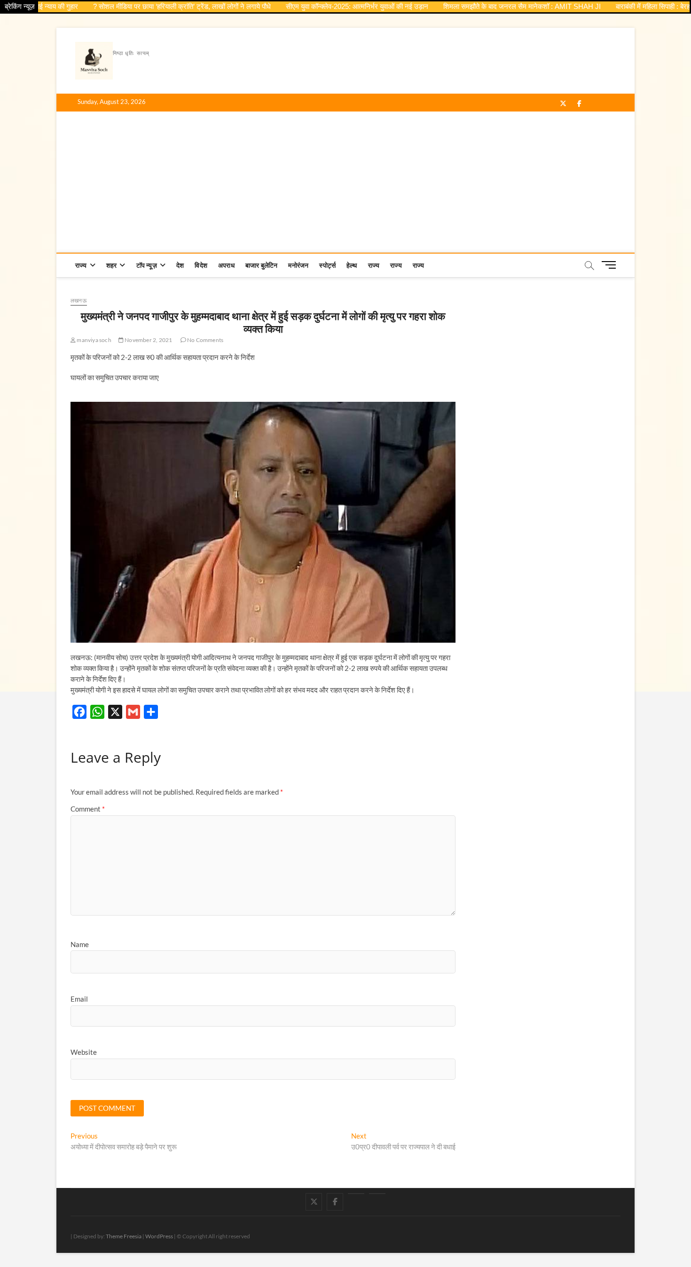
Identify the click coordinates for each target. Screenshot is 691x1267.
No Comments (204, 339)
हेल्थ (351, 265)
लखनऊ (79, 300)
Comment (88, 809)
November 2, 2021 (148, 339)
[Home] (377, 1193)
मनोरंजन (298, 265)
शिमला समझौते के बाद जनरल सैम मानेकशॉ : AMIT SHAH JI (497, 6)
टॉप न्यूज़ (146, 265)
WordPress (159, 1236)
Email (79, 999)
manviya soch (93, 339)
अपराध (226, 265)
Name (80, 944)
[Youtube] (356, 1193)
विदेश (201, 265)
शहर (111, 265)
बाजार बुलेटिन (261, 265)
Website (84, 1052)
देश (180, 265)
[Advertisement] (345, 182)
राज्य (81, 265)
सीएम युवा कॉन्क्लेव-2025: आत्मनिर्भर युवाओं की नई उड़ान (332, 6)
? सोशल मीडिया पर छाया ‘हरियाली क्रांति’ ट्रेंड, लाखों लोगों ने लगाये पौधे (157, 6)
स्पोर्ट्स (327, 265)
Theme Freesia (123, 1236)
